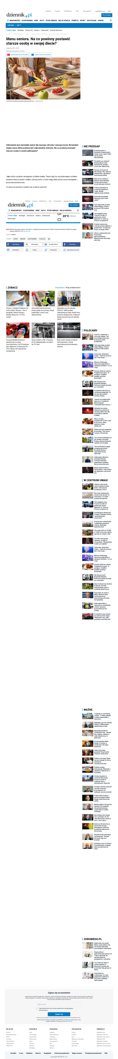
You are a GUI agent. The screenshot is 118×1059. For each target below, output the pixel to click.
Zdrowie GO (29, 30)
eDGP (7, 1037)
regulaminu (60, 1008)
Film (51, 1043)
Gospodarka (32, 1037)
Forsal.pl (8, 1039)
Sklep (109, 11)
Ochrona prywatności (61, 1053)
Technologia (32, 1034)
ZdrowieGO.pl (87, 11)
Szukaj (108, 15)
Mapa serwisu (77, 1053)
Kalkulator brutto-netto (103, 1043)
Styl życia (74, 1045)
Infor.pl (8, 1032)
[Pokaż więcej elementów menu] (110, 20)
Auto (30, 1032)
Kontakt (13, 1053)
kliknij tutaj (69, 1021)
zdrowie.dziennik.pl (18, 34)
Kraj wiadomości (73, 287)
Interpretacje (10, 1043)
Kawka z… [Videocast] (41, 30)
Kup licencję (26, 231)
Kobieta (52, 1032)
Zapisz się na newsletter (43, 55)
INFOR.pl (48, 11)
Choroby (74, 1041)
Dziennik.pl (33, 1029)
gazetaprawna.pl (100, 11)
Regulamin (47, 1053)
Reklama (29, 1053)
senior (22, 239)
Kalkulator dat (101, 1032)
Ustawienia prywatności (93, 1053)
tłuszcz (42, 239)
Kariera (38, 1053)
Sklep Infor (9, 1045)
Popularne (59, 287)
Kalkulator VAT (101, 1039)
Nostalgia (21, 30)
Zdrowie (10, 25)
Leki (73, 1037)
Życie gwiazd (53, 1041)
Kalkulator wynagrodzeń (104, 1045)
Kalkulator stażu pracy (103, 1037)
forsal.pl (57, 11)
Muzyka (52, 1045)
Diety (19, 25)
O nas (21, 1053)
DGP (77, 11)
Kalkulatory (101, 1029)
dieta (16, 239)
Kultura (52, 1048)
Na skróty (9, 1029)
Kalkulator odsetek (102, 1041)
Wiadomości (32, 1039)
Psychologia (75, 1043)
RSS (106, 1053)
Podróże (31, 1045)
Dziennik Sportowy (56, 30)
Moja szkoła (53, 1039)
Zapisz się (59, 1014)
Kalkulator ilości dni (102, 1034)
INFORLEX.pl (68, 11)
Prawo (74, 1032)
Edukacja (52, 1037)
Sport (31, 1041)
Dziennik (8, 34)
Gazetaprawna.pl (11, 1034)
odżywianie (32, 239)
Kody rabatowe (54, 1034)
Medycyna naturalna (78, 1039)
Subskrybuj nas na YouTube (19, 55)
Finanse (74, 1034)
